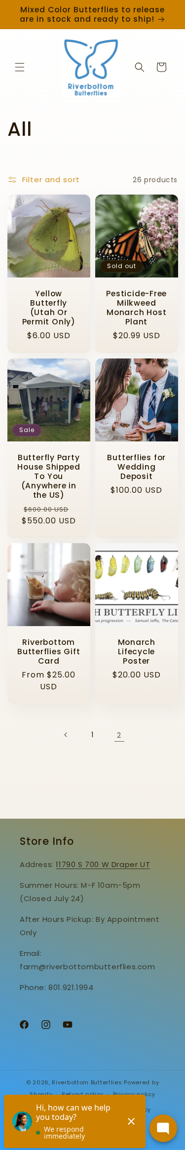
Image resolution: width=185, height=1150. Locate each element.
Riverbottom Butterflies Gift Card (48, 651)
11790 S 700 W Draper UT (103, 864)
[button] (20, 67)
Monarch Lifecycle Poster (136, 651)
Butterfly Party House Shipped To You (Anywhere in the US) (48, 476)
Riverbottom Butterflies (87, 1082)
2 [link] (119, 735)
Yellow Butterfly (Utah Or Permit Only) (48, 308)
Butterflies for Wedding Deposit (136, 466)
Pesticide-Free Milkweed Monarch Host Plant (136, 308)
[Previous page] (66, 735)
